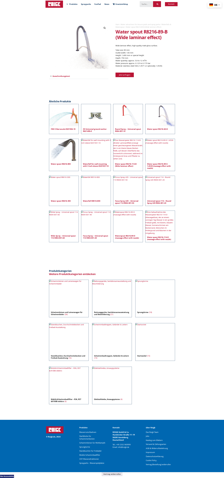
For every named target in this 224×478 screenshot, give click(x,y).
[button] (105, 28)
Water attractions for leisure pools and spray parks (140, 24)
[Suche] (157, 4)
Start (117, 24)
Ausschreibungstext (61, 76)
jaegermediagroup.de (122, 455)
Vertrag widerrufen (112, 474)
